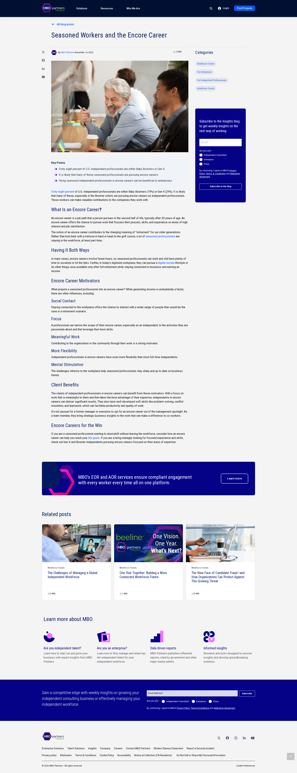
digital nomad (166, 262)
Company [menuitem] (105, 748)
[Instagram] (235, 738)
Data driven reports (163, 648)
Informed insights (215, 648)
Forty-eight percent (62, 191)
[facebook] (227, 738)
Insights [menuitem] (92, 748)
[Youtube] (252, 738)
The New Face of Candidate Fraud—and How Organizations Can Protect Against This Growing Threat (218, 577)
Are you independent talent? (62, 648)
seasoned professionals (160, 236)
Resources (107, 8)
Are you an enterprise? (112, 648)
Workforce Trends (205, 64)
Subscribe (247, 693)
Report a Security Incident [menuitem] (200, 748)
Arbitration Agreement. (224, 708)
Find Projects (244, 8)
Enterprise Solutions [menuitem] (53, 748)
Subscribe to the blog (220, 186)
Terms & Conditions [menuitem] (85, 755)
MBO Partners (67, 52)
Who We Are (133, 8)
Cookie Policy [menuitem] (107, 755)
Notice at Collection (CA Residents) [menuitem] (153, 755)
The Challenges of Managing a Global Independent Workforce (72, 575)
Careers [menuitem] (118, 748)
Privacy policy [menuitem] (49, 755)
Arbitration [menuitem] (66, 755)
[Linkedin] (244, 738)
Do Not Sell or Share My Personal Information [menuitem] (201, 755)
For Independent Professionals (211, 80)
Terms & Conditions (216, 173)
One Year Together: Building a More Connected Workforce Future (143, 575)
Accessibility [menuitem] (124, 755)
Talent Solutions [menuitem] (76, 748)
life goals (94, 438)
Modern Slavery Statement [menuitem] (168, 748)
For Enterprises (204, 72)
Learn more (234, 478)
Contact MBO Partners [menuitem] (138, 748)
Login (225, 8)
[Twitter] (219, 738)
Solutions (81, 8)
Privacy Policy (183, 708)
